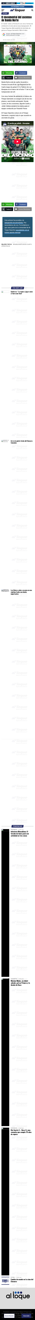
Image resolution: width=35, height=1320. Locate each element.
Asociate (26, 1316)
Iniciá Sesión (9, 1316)
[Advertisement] (17, 181)
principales (6, 246)
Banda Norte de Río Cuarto (23, 244)
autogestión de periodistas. (14, 223)
